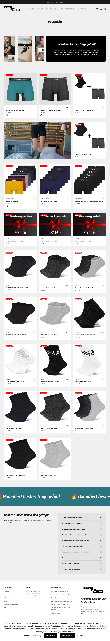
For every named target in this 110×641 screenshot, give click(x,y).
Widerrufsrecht (8, 598)
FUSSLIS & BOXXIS (10, 107)
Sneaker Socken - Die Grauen (49, 288)
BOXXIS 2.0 (49, 9)
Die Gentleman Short (12, 201)
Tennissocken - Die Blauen (14, 428)
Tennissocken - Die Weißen (48, 475)
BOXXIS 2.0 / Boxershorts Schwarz (51, 110)
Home (24, 9)
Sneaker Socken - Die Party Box (84, 288)
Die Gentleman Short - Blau (48, 201)
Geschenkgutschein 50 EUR (83, 241)
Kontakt (6, 611)
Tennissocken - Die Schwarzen (15, 475)
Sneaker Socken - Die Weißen (49, 334)
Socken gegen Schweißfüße (59, 591)
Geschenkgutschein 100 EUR (49, 241)
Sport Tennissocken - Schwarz (49, 381)
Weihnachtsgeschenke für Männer (61, 601)
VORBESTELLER (70, 9)
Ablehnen (50, 635)
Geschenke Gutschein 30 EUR (15, 241)
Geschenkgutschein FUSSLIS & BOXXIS (60, 609)
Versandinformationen (11, 604)
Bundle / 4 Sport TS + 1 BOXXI (84, 110)
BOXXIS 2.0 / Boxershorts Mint (15, 110)
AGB (5, 601)
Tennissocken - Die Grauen (48, 428)
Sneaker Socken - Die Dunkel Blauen (17, 287)
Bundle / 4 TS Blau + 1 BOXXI (83, 154)
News (5, 607)
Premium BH (59, 9)
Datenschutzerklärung (32, 635)
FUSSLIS (77, 108)
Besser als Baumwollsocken (59, 604)
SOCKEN (31, 9)
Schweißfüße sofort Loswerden (60, 594)
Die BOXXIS (40, 9)
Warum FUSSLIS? (82, 9)
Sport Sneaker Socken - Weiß (15, 381)
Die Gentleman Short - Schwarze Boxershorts (89, 201)
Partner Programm (56, 613)
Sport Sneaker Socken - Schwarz (85, 334)
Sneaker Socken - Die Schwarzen (16, 334)
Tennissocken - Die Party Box (84, 428)
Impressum (7, 591)
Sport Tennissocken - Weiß (83, 381)
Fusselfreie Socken (57, 598)
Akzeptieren (67, 635)
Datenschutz (8, 594)
